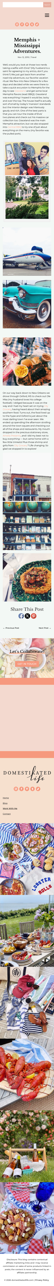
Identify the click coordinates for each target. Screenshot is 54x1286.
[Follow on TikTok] (37, 24)
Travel (33, 57)
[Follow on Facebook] (22, 24)
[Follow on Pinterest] (27, 24)
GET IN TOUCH (27, 663)
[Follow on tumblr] (32, 24)
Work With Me (10, 808)
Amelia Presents (12, 435)
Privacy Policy (42, 1280)
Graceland (20, 91)
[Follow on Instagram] (17, 24)
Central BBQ (14, 127)
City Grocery (21, 445)
